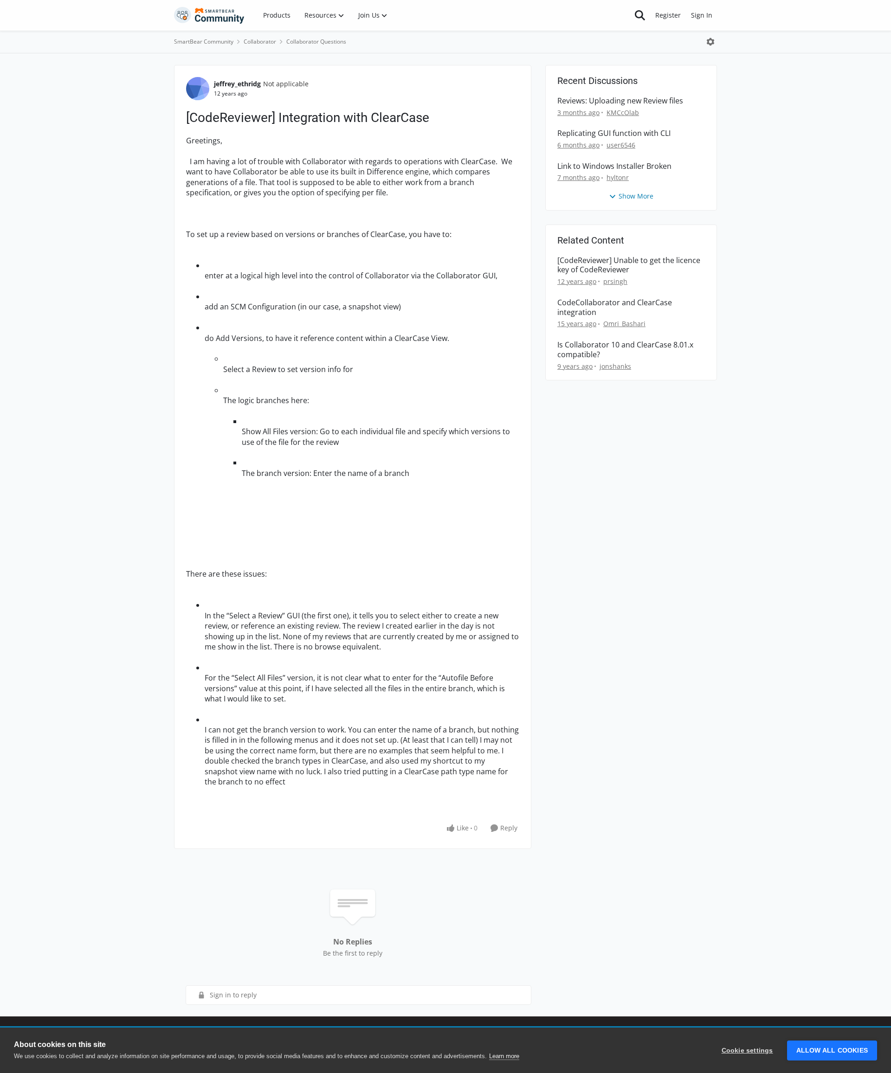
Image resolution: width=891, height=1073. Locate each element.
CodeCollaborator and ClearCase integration (614, 307)
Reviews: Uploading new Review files (620, 101)
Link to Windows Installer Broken (614, 166)
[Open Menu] (710, 41)
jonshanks (615, 366)
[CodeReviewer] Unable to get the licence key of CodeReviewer (628, 265)
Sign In (701, 15)
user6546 (621, 145)
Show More (636, 196)
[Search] (640, 15)
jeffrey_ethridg (237, 83)
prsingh (615, 281)
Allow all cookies (832, 1050)
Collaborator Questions (316, 41)
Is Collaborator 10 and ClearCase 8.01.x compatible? (625, 350)
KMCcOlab (623, 112)
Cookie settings (747, 1050)
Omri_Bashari (624, 323)
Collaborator (260, 41)
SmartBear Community (203, 41)
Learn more (504, 1056)
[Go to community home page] (209, 15)
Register (668, 15)
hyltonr (618, 177)
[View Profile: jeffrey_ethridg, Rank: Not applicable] (197, 88)
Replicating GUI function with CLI (614, 133)
